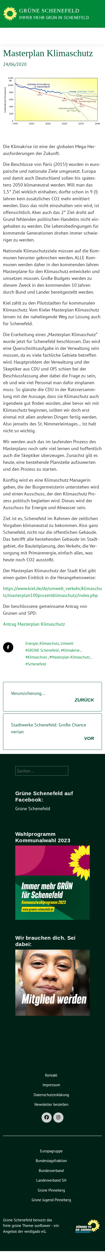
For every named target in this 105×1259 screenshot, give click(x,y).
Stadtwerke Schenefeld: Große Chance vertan (52, 731)
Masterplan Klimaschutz (70, 657)
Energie (31, 643)
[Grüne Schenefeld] (10, 13)
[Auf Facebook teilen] (8, 647)
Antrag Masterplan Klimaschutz (34, 624)
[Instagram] (58, 1117)
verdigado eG (35, 1231)
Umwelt (67, 643)
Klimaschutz (49, 643)
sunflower (42, 1225)
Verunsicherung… (52, 696)
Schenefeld (37, 664)
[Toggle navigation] (96, 36)
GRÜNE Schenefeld (43, 650)
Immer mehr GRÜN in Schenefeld (54, 17)
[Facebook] (47, 1117)
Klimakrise (71, 650)
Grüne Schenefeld (49, 10)
